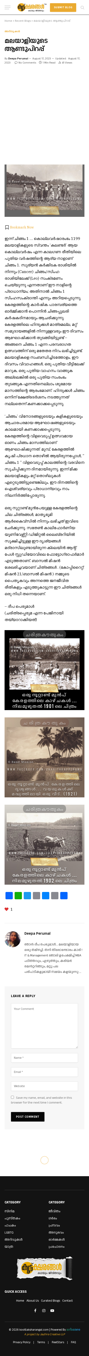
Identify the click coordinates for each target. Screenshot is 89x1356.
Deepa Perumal (18, 59)
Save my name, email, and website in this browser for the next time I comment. (41, 1100)
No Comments (27, 63)
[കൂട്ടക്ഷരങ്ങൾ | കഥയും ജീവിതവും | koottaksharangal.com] (32, 7)
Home (8, 21)
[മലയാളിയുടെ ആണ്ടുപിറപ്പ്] (44, 191)
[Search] (82, 7)
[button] (19, 227)
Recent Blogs (23, 21)
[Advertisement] (44, 111)
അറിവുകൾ (12, 31)
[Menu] (7, 7)
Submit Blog (63, 7)
